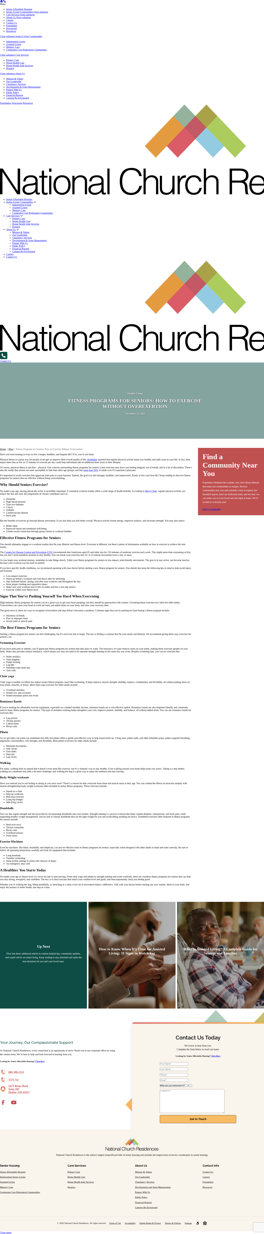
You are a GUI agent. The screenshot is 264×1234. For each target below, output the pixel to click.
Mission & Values (14, 78)
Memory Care (13, 47)
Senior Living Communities (19, 12)
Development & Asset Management (23, 87)
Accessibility (130, 1223)
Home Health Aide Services (19, 65)
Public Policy (12, 92)
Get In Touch (198, 1119)
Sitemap (188, 1223)
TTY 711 (13, 1079)
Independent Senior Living (13, 1177)
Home (3, 449)
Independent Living (15, 41)
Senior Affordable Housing (19, 9)
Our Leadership (13, 81)
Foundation (11, 25)
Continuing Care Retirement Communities (26, 49)
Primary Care (12, 60)
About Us (11, 17)
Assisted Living (13, 44)
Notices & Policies (173, 1223)
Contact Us (11, 23)
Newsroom (11, 28)
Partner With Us (14, 89)
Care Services (13, 14)
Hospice (10, 68)
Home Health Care (15, 63)
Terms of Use (115, 1223)
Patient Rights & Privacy (150, 1223)
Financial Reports (14, 95)
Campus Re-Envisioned (17, 98)
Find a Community (212, 509)
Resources (11, 31)
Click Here (40, 1061)
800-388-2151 (16, 1072)
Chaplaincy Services (16, 84)
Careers (9, 20)
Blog (11, 449)
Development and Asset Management (153, 1187)
